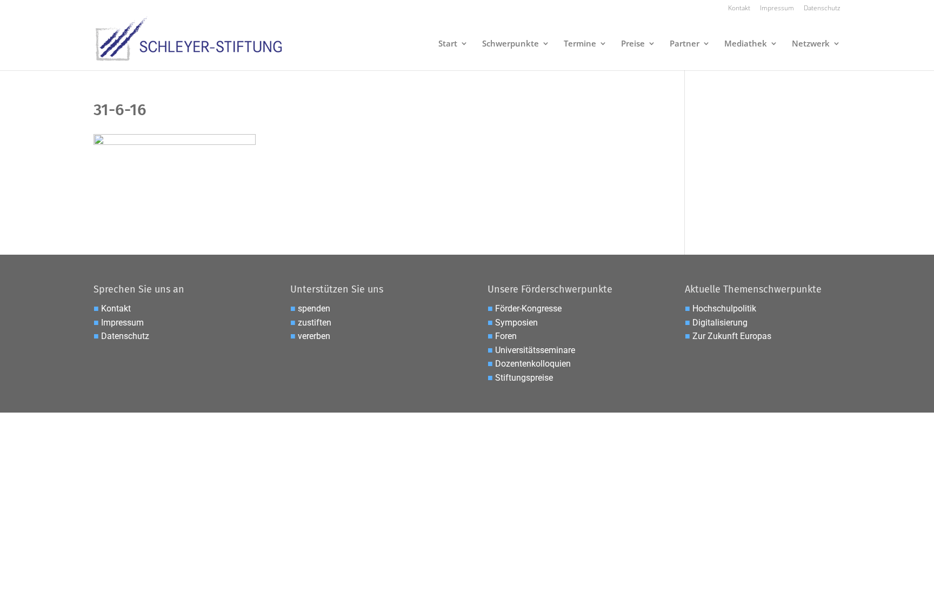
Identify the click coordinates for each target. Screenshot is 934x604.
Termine (580, 44)
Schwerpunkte (510, 44)
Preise (633, 44)
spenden (314, 308)
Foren (506, 336)
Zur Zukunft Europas (731, 336)
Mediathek (745, 44)
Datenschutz (822, 8)
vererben (314, 336)
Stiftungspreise (524, 378)
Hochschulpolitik (724, 308)
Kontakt (739, 8)
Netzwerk (811, 44)
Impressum (777, 8)
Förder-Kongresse (528, 308)
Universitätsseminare (535, 350)
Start (447, 44)
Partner (684, 44)
